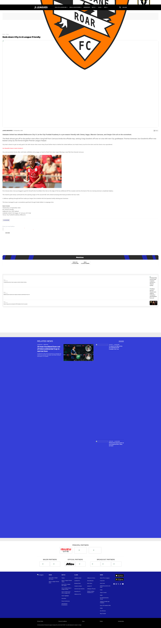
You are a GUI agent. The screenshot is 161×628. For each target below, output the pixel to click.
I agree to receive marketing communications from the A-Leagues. (19, 229)
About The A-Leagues (104, 578)
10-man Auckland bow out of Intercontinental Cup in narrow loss (48, 349)
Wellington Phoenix (91, 588)
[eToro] (55, 564)
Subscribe (7, 232)
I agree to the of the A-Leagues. (14, 228)
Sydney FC (89, 586)
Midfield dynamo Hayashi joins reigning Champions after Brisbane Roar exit (17, 294)
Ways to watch (103, 592)
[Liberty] (45, 564)
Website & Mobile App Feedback (104, 602)
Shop (83, 621)
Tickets (63, 578)
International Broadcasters (64, 604)
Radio (101, 595)
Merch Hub (102, 583)
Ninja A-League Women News (54, 582)
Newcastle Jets (90, 580)
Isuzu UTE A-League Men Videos (66, 585)
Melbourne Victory (91, 578)
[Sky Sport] (116, 564)
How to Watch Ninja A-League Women (67, 588)
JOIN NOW (124, 7)
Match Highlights (65, 595)
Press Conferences (66, 601)
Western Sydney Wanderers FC (90, 592)
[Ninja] (80, 550)
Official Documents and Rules (105, 586)
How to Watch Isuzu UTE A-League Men (66, 592)
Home (4, 34)
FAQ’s (101, 589)
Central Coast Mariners (79, 588)
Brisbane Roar (77, 583)
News (7, 34)
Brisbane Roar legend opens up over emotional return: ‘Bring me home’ (116, 444)
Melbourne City (77, 594)
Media (101, 608)
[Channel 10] (95, 564)
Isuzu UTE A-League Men (60, 7)
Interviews (64, 598)
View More (121, 341)
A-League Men (6, 220)
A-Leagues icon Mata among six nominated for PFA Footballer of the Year (115, 348)
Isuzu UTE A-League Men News (53, 578)
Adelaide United (77, 578)
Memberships (87, 7)
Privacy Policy (13, 228)
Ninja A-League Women (75, 7)
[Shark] (95, 550)
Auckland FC (77, 580)
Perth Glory (89, 583)
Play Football (103, 613)
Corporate (102, 580)
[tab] (75, 263)
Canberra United (78, 586)
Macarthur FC (77, 591)
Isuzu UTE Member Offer (105, 605)
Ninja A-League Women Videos (67, 581)
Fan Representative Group (104, 598)
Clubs (99, 7)
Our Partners (103, 610)
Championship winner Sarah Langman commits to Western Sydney (15, 282)
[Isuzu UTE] (66, 550)
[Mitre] (70, 564)
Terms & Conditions (62, 621)
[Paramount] (106, 564)
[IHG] (80, 564)
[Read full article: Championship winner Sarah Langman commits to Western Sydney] (153, 281)
